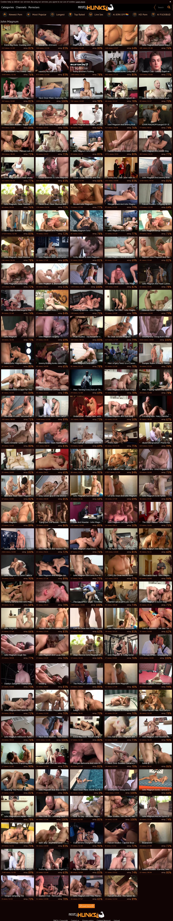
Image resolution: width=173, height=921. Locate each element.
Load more (87, 906)
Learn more (80, 2)
